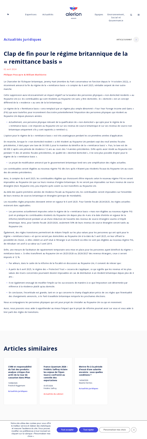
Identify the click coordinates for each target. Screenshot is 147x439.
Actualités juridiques (22, 39)
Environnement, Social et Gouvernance (116, 17)
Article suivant (124, 39)
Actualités (48, 14)
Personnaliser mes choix (115, 429)
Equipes (99, 14)
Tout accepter (67, 429)
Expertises (31, 14)
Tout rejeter (88, 429)
